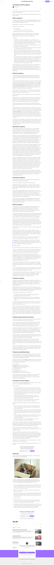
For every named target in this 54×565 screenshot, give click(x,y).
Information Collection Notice (26, 555)
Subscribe (47, 1)
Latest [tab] (15, 527)
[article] (27, 531)
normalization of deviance (27, 359)
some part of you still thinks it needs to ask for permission (22, 337)
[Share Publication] (44, 1)
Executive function (22, 186)
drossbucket (16, 240)
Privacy (27, 559)
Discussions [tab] (18, 527)
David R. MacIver (17, 6)
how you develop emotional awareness (19, 85)
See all (14, 547)
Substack (23, 563)
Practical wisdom (22, 199)
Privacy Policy (33, 555)
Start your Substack (25, 561)
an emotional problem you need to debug (22, 438)
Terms (29, 559)
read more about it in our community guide (24, 482)
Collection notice (33, 559)
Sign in (52, 1)
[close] (34, 542)
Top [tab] (13, 527)
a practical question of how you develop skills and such (27, 84)
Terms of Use (30, 554)
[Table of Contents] (0, 282)
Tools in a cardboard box (23, 455)
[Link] (11, 18)
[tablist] (17, 527)
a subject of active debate (31, 20)
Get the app (30, 561)
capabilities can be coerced (33, 436)
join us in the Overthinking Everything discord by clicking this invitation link (27, 480)
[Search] (42, 1)
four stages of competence (23, 382)
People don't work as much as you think (20, 529)
